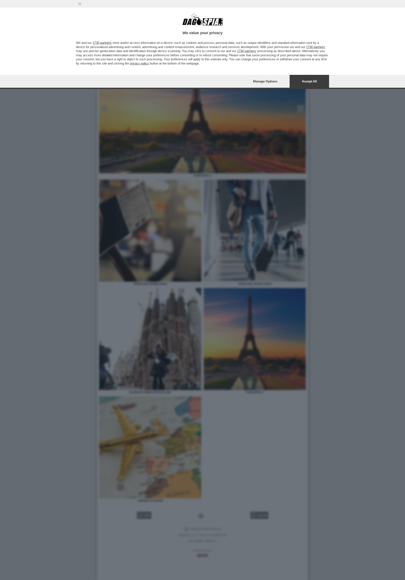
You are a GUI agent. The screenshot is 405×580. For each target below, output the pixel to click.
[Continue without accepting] (80, 4)
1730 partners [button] (102, 42)
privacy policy (139, 63)
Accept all (309, 81)
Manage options (265, 81)
